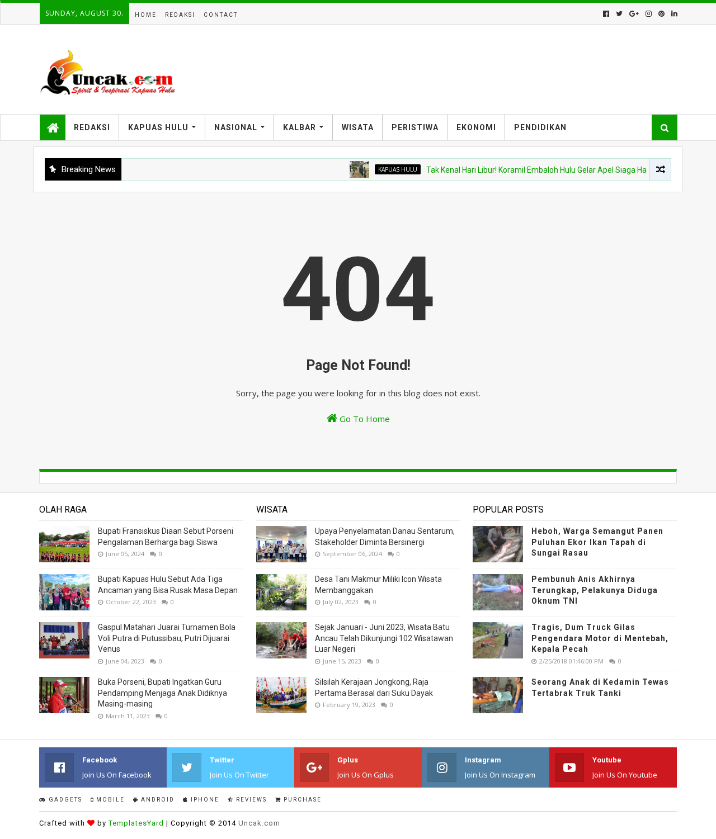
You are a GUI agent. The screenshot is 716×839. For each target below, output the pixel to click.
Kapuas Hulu (158, 127)
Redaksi (180, 15)
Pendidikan (540, 127)
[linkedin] (673, 14)
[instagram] (648, 14)
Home (146, 15)
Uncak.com (259, 823)
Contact (221, 15)
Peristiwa (415, 127)
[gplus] (634, 14)
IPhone (204, 800)
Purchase (301, 800)
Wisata (358, 127)
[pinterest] (661, 14)
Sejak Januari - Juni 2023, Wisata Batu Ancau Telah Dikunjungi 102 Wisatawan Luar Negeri (384, 638)
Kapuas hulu (386, 169)
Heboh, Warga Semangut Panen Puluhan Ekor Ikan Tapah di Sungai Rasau (597, 542)
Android (157, 800)
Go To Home (363, 418)
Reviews (250, 800)
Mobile (109, 800)
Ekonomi (476, 127)
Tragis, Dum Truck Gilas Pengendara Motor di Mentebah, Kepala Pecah (599, 638)
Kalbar (299, 127)
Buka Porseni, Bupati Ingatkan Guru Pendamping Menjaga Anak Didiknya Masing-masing (162, 692)
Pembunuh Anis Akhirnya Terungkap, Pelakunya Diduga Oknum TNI (594, 590)
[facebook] (606, 14)
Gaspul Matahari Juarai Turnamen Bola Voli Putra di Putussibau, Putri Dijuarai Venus (166, 638)
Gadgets (64, 800)
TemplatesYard (136, 823)
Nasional (235, 127)
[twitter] (619, 14)
